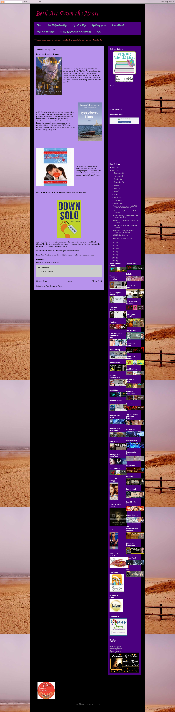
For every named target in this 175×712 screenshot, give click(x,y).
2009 (114, 258)
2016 (114, 167)
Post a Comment (47, 271)
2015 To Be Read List (120, 235)
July (115, 185)
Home (39, 25)
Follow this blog (124, 122)
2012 (114, 249)
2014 (114, 243)
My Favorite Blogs (79, 25)
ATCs (99, 32)
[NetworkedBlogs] (124, 119)
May (115, 191)
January (117, 203)
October (117, 179)
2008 (114, 261)
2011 (114, 252)
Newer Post (41, 281)
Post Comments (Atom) (54, 286)
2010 (114, 255)
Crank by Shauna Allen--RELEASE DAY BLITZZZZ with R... (125, 207)
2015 (114, 170)
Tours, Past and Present (45, 32)
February (117, 200)
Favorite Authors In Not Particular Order (75, 32)
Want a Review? (118, 25)
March (116, 197)
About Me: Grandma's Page (57, 25)
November (117, 176)
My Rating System (99, 25)
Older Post (97, 281)
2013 (114, 246)
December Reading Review (122, 238)
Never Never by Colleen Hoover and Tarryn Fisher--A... (125, 217)
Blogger (96, 704)
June (116, 188)
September (118, 182)
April (116, 194)
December (117, 173)
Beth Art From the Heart (67, 14)
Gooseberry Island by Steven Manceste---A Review (123, 231)
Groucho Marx (98, 40)
